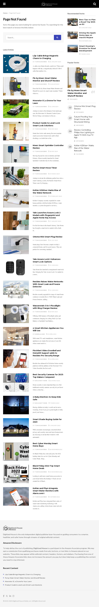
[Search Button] (94, 4)
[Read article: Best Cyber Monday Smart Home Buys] (16, 451)
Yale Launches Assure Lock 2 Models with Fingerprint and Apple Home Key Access (46, 215)
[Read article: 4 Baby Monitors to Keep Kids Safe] (16, 405)
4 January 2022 (85, 27)
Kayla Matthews (41, 380)
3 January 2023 (54, 425)
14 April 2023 (53, 359)
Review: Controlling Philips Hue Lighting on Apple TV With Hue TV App (84, 134)
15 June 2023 (53, 265)
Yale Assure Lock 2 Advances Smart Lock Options (46, 260)
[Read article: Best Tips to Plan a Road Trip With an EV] (73, 22)
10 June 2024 (53, 106)
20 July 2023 (53, 240)
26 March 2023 (55, 380)
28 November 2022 (55, 449)
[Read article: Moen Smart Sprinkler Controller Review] (16, 153)
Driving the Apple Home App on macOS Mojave (87, 35)
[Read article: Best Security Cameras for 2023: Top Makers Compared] (16, 382)
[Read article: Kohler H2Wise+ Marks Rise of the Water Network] (16, 198)
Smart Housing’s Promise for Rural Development (87, 48)
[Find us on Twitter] (7, 596)
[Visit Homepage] (49, 4)
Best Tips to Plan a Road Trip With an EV (87, 22)
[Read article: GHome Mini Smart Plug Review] (16, 245)
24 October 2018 (86, 41)
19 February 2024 (55, 196)
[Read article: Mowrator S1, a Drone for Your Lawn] (16, 108)
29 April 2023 (51, 334)
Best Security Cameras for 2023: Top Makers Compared (48, 375)
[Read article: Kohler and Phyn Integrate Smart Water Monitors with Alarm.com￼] (16, 496)
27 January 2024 (55, 221)
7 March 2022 (85, 54)
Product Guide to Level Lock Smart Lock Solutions (46, 124)
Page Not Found (14, 13)
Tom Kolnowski (41, 61)
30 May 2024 (53, 129)
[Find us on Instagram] (13, 596)
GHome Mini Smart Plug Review (47, 237)
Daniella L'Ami (40, 334)
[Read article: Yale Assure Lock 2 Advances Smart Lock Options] (16, 267)
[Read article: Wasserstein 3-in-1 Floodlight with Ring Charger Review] (16, 314)
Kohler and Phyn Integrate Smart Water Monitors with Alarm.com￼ (46, 491)
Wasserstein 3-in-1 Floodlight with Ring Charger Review (46, 307)
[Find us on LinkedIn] (10, 596)
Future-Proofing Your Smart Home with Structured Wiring (83, 119)
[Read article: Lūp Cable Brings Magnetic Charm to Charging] (16, 64)
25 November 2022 (55, 472)
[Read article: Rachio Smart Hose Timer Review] (16, 176)
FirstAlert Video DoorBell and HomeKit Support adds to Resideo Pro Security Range (47, 353)
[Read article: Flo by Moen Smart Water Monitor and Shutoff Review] (16, 86)
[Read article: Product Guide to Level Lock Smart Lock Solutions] (16, 131)
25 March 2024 (54, 174)
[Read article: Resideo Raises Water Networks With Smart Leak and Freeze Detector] (16, 289)
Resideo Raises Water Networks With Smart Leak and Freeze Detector (48, 284)
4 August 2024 (54, 84)
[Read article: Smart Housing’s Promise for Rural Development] (73, 48)
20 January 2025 (55, 61)
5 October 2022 (54, 497)
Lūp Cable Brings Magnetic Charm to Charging (45, 57)
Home (5, 13)
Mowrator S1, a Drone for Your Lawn (18, 581)
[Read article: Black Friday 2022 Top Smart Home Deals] (16, 474)
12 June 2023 (53, 290)
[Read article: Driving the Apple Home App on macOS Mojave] (73, 35)
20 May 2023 (53, 311)
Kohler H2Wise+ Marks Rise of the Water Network (47, 191)
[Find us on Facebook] (3, 596)
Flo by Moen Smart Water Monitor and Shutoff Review (46, 79)
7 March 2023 (54, 403)
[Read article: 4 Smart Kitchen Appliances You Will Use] (16, 336)
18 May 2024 (53, 151)
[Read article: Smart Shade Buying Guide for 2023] (16, 427)
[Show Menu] (4, 4)
